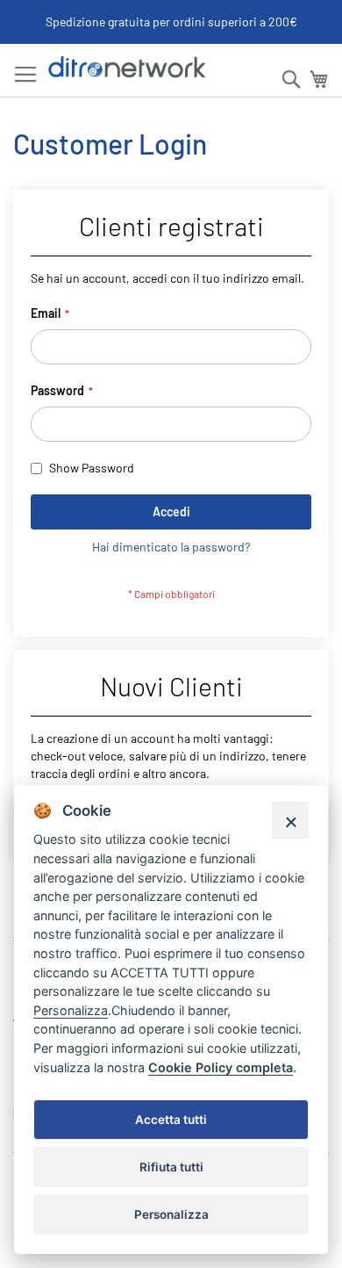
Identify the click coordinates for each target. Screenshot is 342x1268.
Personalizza (171, 1214)
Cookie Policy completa (220, 1067)
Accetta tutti (171, 1120)
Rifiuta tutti (171, 1167)
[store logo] (127, 67)
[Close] (290, 820)
